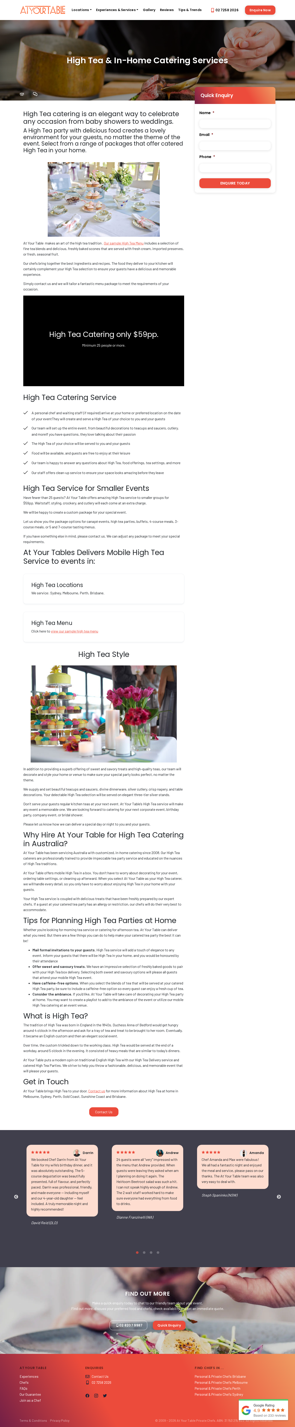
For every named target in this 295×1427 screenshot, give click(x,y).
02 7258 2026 (227, 10)
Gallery (149, 10)
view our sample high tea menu (74, 631)
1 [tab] (137, 1252)
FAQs (23, 1388)
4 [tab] (158, 1252)
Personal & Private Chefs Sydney (219, 1394)
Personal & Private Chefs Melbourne (221, 1382)
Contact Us (100, 1376)
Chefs (24, 1382)
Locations (80, 10)
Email (206, 134)
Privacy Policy (59, 1420)
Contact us (96, 1091)
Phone (207, 157)
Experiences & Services (116, 10)
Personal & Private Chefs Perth (217, 1388)
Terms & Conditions (33, 1420)
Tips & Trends (190, 10)
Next (279, 1197)
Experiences (29, 1376)
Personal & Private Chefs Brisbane (220, 1376)
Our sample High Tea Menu (124, 243)
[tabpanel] (62, 1189)
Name (206, 113)
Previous (16, 1197)
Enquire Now (260, 10)
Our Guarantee (30, 1394)
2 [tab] (144, 1252)
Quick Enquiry (169, 1325)
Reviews (167, 10)
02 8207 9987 (130, 1325)
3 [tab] (151, 1252)
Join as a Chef (30, 1400)
